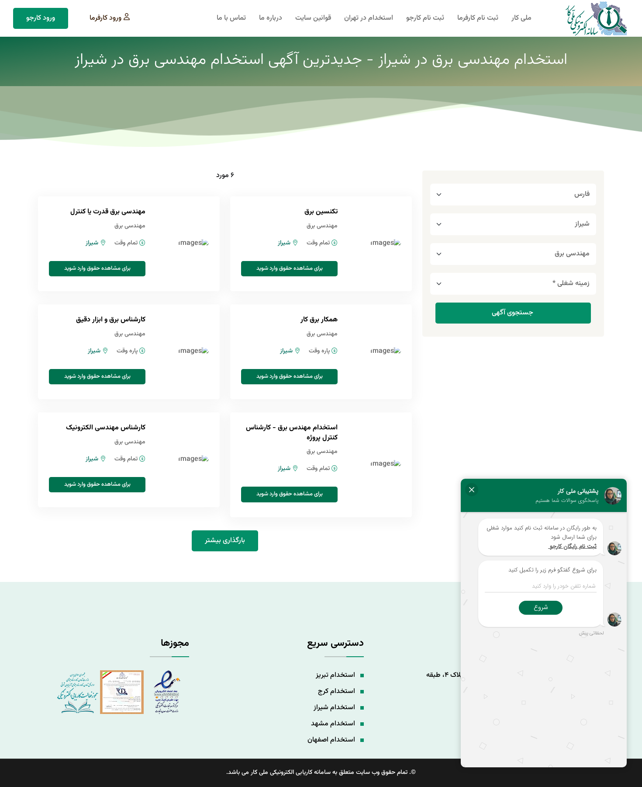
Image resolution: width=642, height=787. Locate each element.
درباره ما (270, 18)
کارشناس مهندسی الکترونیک (105, 427)
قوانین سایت (313, 18)
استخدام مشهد (333, 723)
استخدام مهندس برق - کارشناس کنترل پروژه (292, 432)
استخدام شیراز (334, 707)
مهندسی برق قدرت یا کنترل (107, 211)
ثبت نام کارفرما (477, 18)
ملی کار (521, 18)
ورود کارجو (40, 18)
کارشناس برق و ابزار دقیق (110, 319)
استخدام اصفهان (331, 740)
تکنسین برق (321, 211)
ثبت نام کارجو (425, 18)
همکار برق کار (319, 319)
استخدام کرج (336, 691)
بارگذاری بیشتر (225, 540)
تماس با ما (231, 18)
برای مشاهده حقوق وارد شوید (289, 268)
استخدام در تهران (368, 18)
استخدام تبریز (335, 675)
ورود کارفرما (105, 18)
